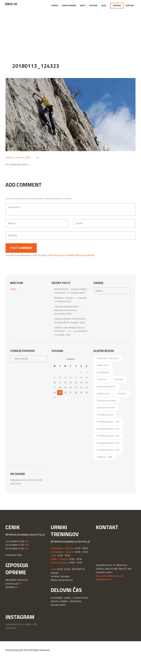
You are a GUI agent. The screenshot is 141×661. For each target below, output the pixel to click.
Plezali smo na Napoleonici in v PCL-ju (90, 31)
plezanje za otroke (106, 407)
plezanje (122, 393)
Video (13, 289)
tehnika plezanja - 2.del (108, 429)
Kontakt (130, 5)
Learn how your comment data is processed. (71, 255)
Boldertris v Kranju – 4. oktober (70, 298)
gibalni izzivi (103, 365)
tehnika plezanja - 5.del (108, 450)
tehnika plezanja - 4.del (108, 443)
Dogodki (93, 5)
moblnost (101, 379)
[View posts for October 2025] (54, 359)
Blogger (51, 31)
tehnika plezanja (105, 415)
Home (20, 31)
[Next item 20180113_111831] (102, 114)
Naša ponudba (69, 5)
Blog (104, 5)
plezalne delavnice (106, 386)
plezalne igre (103, 393)
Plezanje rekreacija (106, 400)
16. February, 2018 (21, 157)
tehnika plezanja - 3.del (108, 436)
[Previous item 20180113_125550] (38, 114)
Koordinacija (103, 372)
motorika (118, 379)
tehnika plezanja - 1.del (108, 422)
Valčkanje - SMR (104, 457)
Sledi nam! (15, 483)
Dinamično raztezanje (107, 358)
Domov (54, 5)
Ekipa (82, 5)
